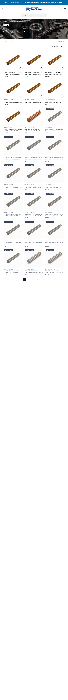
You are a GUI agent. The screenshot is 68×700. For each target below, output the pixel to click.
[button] (2, 9)
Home (5, 21)
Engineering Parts (14, 21)
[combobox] (34, 15)
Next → (42, 280)
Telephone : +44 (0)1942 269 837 (13, 2)
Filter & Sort (10, 41)
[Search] (22, 15)
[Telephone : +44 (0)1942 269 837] (2, 2)
